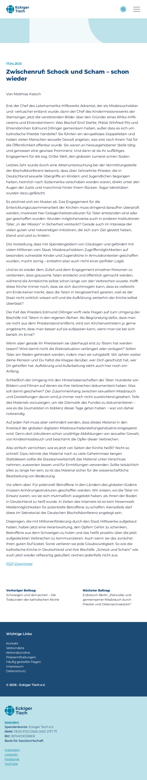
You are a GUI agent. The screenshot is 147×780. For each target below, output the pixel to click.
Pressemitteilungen (21, 657)
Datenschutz (15, 671)
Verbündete (15, 648)
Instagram (12, 750)
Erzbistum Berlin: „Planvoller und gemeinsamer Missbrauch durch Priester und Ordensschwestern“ (107, 599)
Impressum (15, 666)
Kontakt (12, 643)
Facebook (12, 759)
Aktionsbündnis (18, 652)
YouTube (11, 764)
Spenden (11, 722)
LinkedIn (11, 754)
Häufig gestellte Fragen (23, 662)
